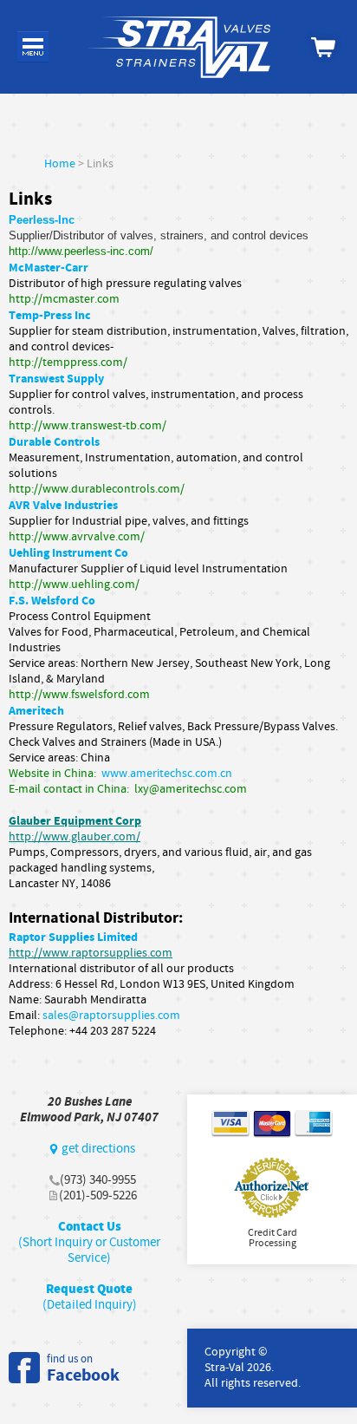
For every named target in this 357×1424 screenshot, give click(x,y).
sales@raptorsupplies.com (111, 1015)
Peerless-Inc (42, 219)
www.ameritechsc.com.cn (166, 773)
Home (59, 164)
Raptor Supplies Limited (73, 937)
